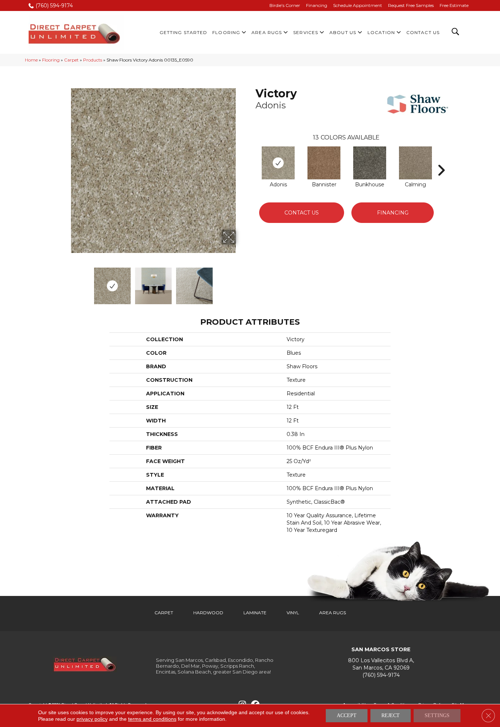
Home (31, 60)
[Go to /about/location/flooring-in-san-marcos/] (380, 664)
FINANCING (392, 212)
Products (92, 60)
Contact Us (301, 212)
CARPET (163, 612)
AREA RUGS (332, 612)
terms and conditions (152, 719)
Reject (390, 715)
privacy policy (92, 719)
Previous (66, 282)
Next (241, 282)
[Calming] (415, 163)
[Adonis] (278, 163)
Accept (347, 715)
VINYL (293, 612)
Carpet (71, 60)
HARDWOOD (208, 612)
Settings (437, 715)
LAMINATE (254, 612)
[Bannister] (324, 163)
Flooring (51, 60)
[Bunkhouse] (369, 163)
